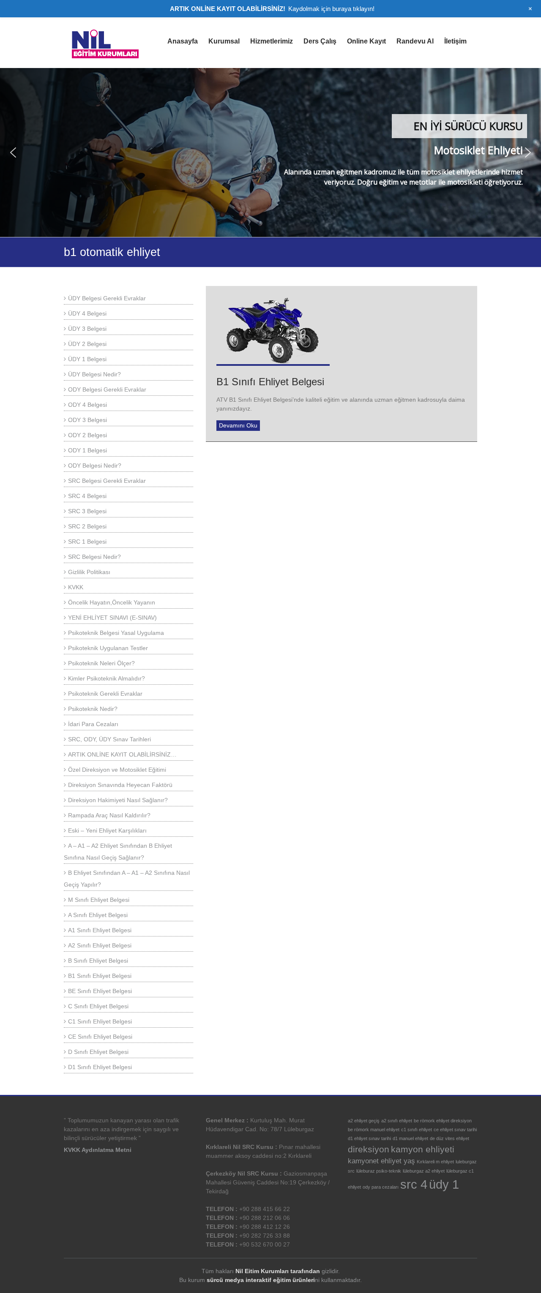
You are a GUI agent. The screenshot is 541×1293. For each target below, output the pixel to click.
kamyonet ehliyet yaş (381, 1161)
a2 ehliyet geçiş (364, 1120)
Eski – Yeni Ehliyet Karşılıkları (107, 830)
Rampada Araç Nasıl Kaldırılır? (109, 815)
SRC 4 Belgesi (87, 496)
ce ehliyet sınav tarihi (455, 1129)
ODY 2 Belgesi (87, 435)
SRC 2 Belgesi (87, 526)
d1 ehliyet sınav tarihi (369, 1138)
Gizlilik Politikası (89, 572)
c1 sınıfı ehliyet (416, 1129)
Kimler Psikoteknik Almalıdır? (106, 678)
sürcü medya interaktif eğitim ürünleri (261, 1280)
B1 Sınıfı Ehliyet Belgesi (270, 381)
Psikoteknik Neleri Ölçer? (101, 663)
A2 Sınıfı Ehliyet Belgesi (99, 945)
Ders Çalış (319, 41)
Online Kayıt (366, 41)
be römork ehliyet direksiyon (443, 1120)
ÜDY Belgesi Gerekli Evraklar (107, 298)
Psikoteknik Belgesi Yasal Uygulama (116, 632)
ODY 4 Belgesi (87, 404)
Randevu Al (415, 41)
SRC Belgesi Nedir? (94, 556)
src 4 (413, 1184)
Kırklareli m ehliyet (435, 1161)
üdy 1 (444, 1184)
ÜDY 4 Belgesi (87, 313)
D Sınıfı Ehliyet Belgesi (98, 1051)
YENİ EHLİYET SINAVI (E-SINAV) (112, 617)
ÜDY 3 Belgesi (87, 328)
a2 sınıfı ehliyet (396, 1120)
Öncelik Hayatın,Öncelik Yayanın (111, 602)
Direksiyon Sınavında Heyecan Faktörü (120, 784)
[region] (270, 152)
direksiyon (368, 1149)
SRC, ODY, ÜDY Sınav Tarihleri (109, 739)
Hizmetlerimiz (271, 41)
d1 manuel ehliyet (410, 1138)
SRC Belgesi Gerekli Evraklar (107, 480)
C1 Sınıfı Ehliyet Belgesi (100, 1021)
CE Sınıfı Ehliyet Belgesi (100, 1036)
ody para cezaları (381, 1187)
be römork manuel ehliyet (373, 1129)
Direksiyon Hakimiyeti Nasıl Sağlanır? (118, 800)
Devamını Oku (238, 425)
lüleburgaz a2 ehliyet (424, 1170)
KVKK (75, 587)
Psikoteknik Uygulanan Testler (108, 648)
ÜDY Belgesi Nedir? (94, 374)
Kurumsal (224, 41)
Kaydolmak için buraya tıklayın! (331, 8)
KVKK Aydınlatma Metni (97, 1149)
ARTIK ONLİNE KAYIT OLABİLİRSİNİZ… (122, 754)
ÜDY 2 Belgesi (87, 343)
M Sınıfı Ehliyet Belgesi (98, 899)
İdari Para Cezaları (93, 724)
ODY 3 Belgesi (87, 419)
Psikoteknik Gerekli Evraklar (105, 693)
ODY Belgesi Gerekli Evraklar (107, 389)
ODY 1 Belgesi (87, 450)
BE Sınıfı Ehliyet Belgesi (100, 991)
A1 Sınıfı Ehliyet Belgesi (99, 930)
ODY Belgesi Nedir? (94, 465)
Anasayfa (182, 41)
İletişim (455, 41)
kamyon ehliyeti (422, 1149)
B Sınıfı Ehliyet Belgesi (98, 960)
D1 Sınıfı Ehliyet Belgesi (100, 1067)
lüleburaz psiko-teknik (378, 1170)
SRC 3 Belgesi (87, 511)
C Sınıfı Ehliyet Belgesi (98, 1006)
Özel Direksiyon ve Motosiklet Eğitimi (117, 769)
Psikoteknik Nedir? (92, 708)
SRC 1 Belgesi (87, 541)
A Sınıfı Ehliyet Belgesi (98, 915)
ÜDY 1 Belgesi (87, 359)
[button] (13, 152)
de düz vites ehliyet (449, 1138)
